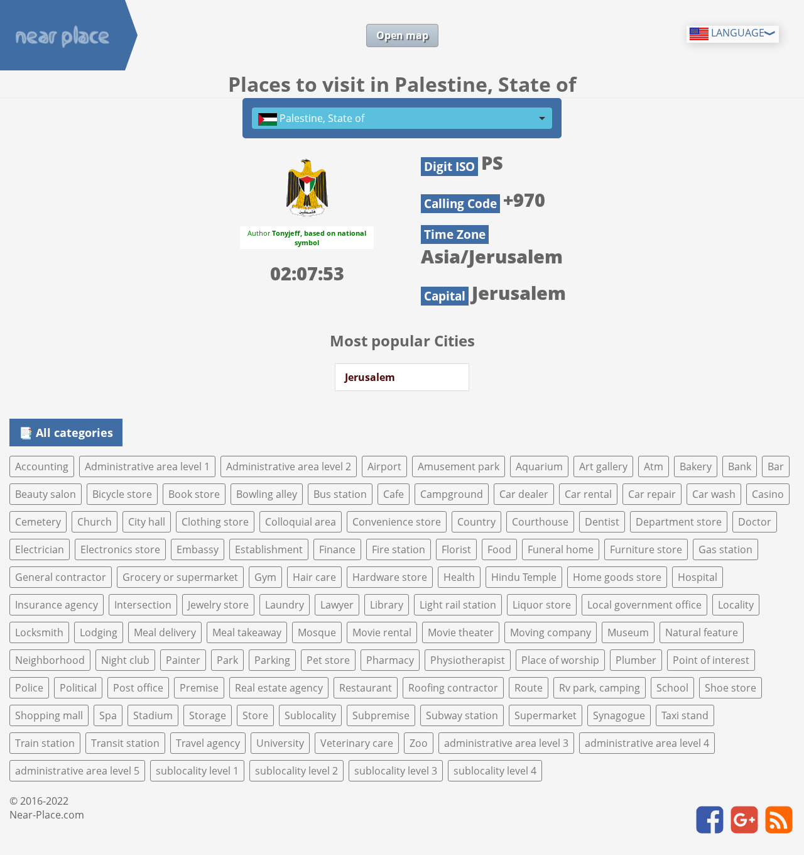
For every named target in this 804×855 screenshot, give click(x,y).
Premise (199, 688)
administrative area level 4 (647, 743)
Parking (272, 660)
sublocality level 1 (197, 771)
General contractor (60, 577)
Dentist (602, 522)
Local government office (644, 605)
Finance (337, 549)
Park (227, 660)
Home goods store (617, 577)
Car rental (588, 494)
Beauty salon (45, 494)
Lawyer (337, 605)
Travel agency (208, 743)
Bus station (340, 494)
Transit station (125, 743)
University (280, 743)
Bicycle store (122, 494)
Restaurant (365, 688)
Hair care (314, 577)
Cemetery (38, 522)
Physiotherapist (467, 660)
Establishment (269, 549)
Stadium (153, 715)
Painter (183, 660)
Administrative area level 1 (147, 466)
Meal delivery (165, 632)
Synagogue (619, 715)
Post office (138, 688)
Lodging (98, 632)
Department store (679, 522)
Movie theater (461, 632)
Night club (125, 660)
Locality (736, 605)
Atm (653, 466)
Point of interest (711, 660)
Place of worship (560, 660)
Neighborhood (50, 660)
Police (29, 688)
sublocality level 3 (395, 771)
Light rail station (458, 605)
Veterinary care (356, 743)
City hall (146, 522)
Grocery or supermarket (180, 577)
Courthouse (540, 522)
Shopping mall (49, 715)
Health (459, 577)
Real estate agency (279, 688)
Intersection (142, 605)
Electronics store (120, 549)
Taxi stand (685, 715)
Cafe (393, 494)
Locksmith (39, 632)
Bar (776, 466)
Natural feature (701, 632)
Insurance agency (56, 605)
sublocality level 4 (495, 771)
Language (736, 33)
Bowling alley (266, 494)
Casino (768, 494)
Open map (402, 35)
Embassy (198, 549)
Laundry (284, 605)
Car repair (652, 494)
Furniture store (646, 549)
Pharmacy (390, 660)
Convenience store (396, 522)
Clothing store (215, 522)
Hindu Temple (524, 577)
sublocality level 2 (296, 771)
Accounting (41, 466)
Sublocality (310, 715)
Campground (451, 494)
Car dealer (523, 494)
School (672, 688)
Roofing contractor (453, 688)
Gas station (725, 549)
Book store (194, 494)
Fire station (398, 549)
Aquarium (539, 466)
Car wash (714, 494)
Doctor (754, 522)
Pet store (328, 660)
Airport (384, 466)
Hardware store (389, 577)
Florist (456, 549)
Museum (628, 632)
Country (476, 522)
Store (255, 715)
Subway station (462, 715)
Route (528, 688)
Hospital (697, 577)
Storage (207, 715)
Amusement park (458, 466)
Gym (265, 577)
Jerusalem (370, 377)
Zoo (419, 743)
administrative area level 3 (506, 743)
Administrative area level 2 (288, 466)
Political (78, 688)
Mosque (317, 632)
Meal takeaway (246, 632)
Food (499, 549)
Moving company (550, 632)
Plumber (636, 660)
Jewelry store (218, 605)
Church (94, 522)
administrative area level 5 (77, 771)
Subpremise (381, 715)
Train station (45, 743)
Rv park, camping (599, 688)
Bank (739, 466)
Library (386, 605)
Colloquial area (300, 522)
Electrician (39, 549)
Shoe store (730, 688)
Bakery (696, 466)
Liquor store (542, 605)
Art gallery (603, 466)
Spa (108, 715)
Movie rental (381, 632)
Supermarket (545, 715)
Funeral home (561, 549)
